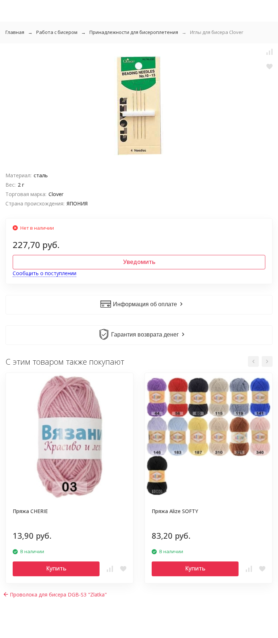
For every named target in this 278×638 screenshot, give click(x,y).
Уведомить (139, 262)
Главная (14, 32)
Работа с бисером (56, 32)
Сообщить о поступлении (44, 273)
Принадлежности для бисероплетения (133, 32)
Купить (56, 568)
